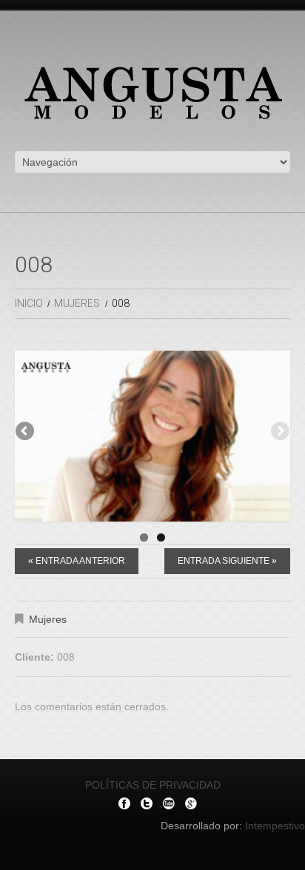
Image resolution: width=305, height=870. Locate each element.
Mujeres (77, 303)
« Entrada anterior (76, 563)
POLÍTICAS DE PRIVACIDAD (153, 787)
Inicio (29, 303)
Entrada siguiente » (227, 563)
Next (279, 433)
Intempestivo (275, 828)
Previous (26, 433)
